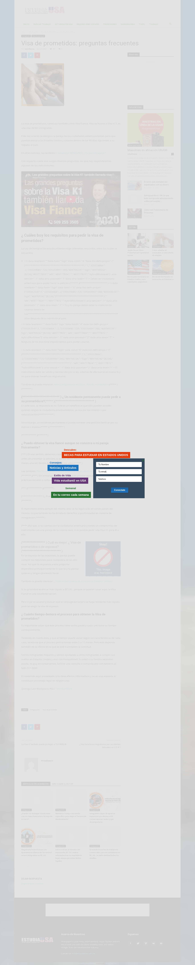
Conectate (119, 490)
